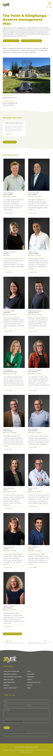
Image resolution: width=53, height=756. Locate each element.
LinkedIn (13, 196)
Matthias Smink (34, 311)
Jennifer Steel (9, 311)
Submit (6, 727)
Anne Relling (8, 547)
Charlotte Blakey (35, 370)
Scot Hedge (8, 193)
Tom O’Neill (33, 547)
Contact (7, 196)
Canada (35, 747)
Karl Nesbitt (33, 429)
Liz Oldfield (8, 370)
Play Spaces (30, 674)
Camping (29, 679)
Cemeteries (30, 676)
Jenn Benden (8, 488)
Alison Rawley (9, 606)
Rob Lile (6, 429)
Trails (29, 671)
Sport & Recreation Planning (12, 676)
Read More (9, 134)
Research (6, 685)
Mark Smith (33, 488)
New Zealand (19, 747)
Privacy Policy (29, 750)
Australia (28, 747)
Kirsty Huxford (9, 252)
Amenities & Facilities (33, 682)
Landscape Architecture (11, 671)
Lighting (29, 685)
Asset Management (9, 682)
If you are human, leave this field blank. (14, 732)
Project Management (10, 688)
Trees (29, 688)
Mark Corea (33, 252)
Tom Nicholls (33, 193)
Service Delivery (8, 679)
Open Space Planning (13, 123)
